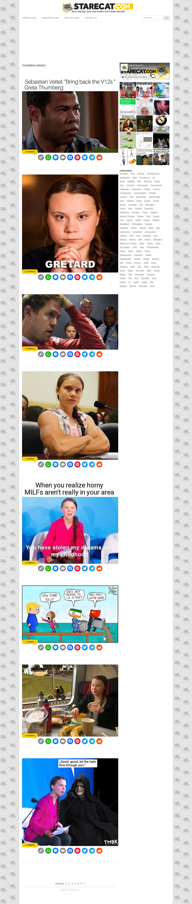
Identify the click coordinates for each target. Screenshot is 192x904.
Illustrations (124, 224)
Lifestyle (123, 236)
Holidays (156, 220)
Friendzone (124, 212)
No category (125, 247)
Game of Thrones (127, 216)
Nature (150, 243)
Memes (132, 239)
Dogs (122, 201)
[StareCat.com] (96, 7)
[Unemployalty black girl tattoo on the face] (161, 107)
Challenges (124, 189)
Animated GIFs (153, 174)
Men (140, 239)
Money (148, 239)
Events (156, 201)
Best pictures (72, 18)
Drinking (130, 201)
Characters (136, 189)
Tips (130, 278)
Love (155, 236)
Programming (125, 255)
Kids (158, 228)
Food (130, 208)
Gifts (148, 216)
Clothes (147, 189)
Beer (139, 181)
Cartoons (130, 185)
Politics (139, 251)
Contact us (91, 18)
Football (138, 208)
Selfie (146, 263)
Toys (136, 278)
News (158, 243)
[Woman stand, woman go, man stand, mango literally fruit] (128, 157)
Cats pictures (156, 185)
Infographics (137, 224)
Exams (123, 205)
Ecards (147, 201)
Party (135, 247)
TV (129, 282)
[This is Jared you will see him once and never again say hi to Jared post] (144, 157)
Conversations (140, 193)
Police (130, 251)
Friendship (148, 208)
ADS (133, 174)
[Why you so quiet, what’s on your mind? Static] (144, 140)
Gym (122, 220)
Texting (123, 278)
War (151, 282)
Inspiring (148, 224)
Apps (135, 177)
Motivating (157, 239)
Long (138, 236)
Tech (130, 274)
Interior (134, 228)
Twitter (136, 282)
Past (142, 247)
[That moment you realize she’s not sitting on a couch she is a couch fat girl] (128, 123)
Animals (140, 174)
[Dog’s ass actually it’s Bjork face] (144, 107)
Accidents (124, 174)
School (129, 263)
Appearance (125, 177)
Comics (156, 189)
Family (122, 208)
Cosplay (152, 193)
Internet (142, 228)
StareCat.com (29, 18)
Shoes (153, 263)
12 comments (30, 271)
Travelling (145, 278)
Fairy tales (149, 205)
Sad (121, 263)
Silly (139, 267)
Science (137, 263)
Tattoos (123, 274)
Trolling (123, 282)
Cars (122, 185)
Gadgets (154, 212)
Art (154, 177)
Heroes (146, 220)
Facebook (132, 205)
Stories (157, 270)
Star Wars (140, 270)
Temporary (139, 274)
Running (155, 259)
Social (122, 270)
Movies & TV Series (128, 243)
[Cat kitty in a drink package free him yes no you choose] (128, 90)
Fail (140, 205)
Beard (122, 181)
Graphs (156, 216)
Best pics (148, 181)
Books (157, 181)
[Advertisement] (96, 41)
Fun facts (136, 212)
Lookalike (147, 236)
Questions (138, 255)
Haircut (130, 220)
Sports (130, 270)
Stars (149, 270)
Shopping (124, 267)
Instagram (124, 228)
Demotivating (154, 197)
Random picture (50, 18)
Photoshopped (152, 247)
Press (147, 251)
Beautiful (131, 181)
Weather (123, 286)
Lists (131, 236)
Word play (143, 286)
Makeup (123, 239)
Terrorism (151, 274)
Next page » (70, 890)
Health (138, 220)
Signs (132, 267)
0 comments (30, 152)
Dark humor (141, 197)
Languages (137, 232)
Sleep (146, 267)
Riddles (146, 259)
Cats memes (142, 185)
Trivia (154, 278)
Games (140, 216)
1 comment (30, 459)
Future (145, 212)
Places (123, 251)
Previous (60, 883)
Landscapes (125, 232)
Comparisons (125, 193)
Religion (137, 259)
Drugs (139, 201)
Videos (144, 282)
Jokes (151, 228)
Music (142, 243)
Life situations (150, 232)
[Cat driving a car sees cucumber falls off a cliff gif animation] (161, 140)
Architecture (145, 177)
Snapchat (155, 267)
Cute (131, 197)
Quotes (148, 255)
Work (152, 286)
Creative (123, 197)
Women (132, 286)
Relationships (125, 259)
